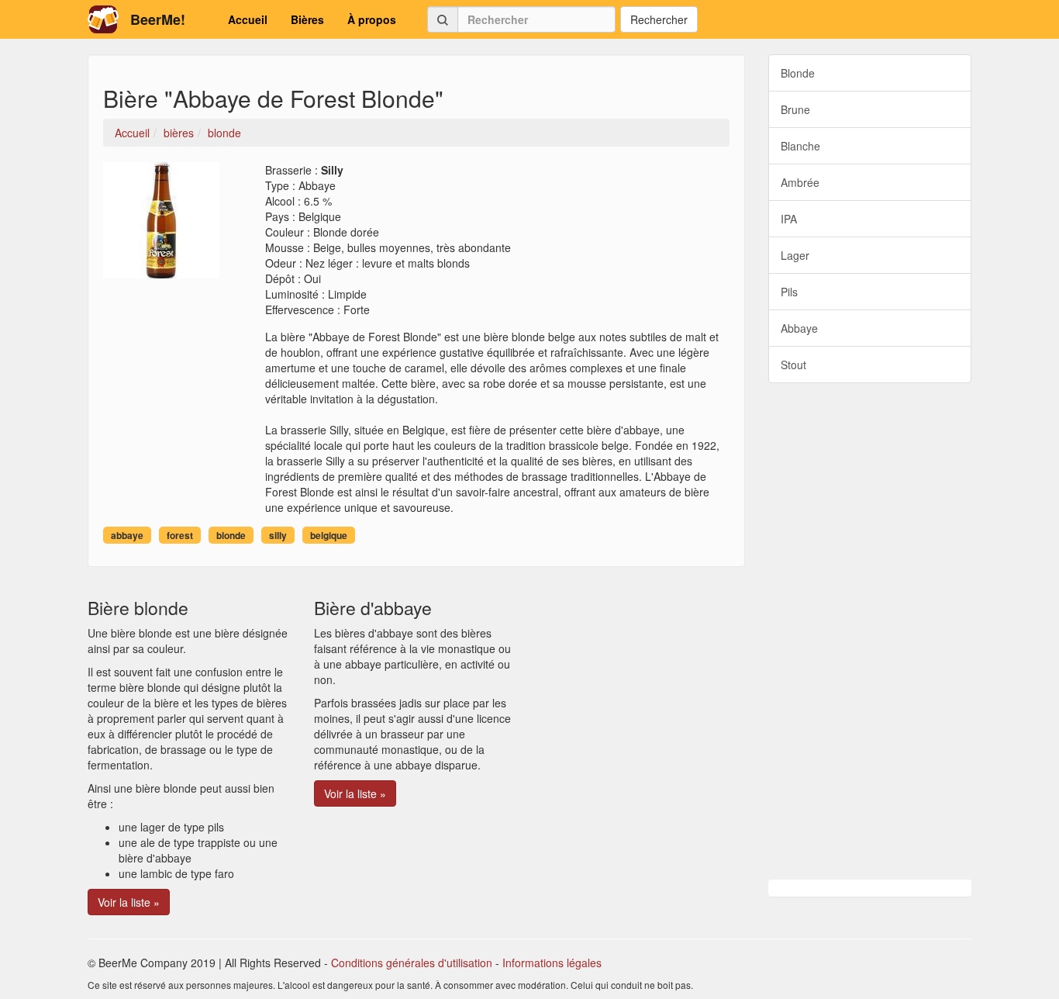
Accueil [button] (247, 19)
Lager (795, 255)
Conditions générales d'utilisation (411, 962)
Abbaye (799, 328)
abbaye (127, 535)
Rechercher (659, 19)
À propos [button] (371, 19)
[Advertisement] (870, 631)
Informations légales (552, 962)
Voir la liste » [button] (129, 902)
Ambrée (800, 182)
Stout (793, 364)
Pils (789, 291)
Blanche (800, 146)
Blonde (798, 73)
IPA (789, 218)
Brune (795, 109)
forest (180, 535)
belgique (328, 535)
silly (278, 535)
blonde (231, 535)
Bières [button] (307, 19)
